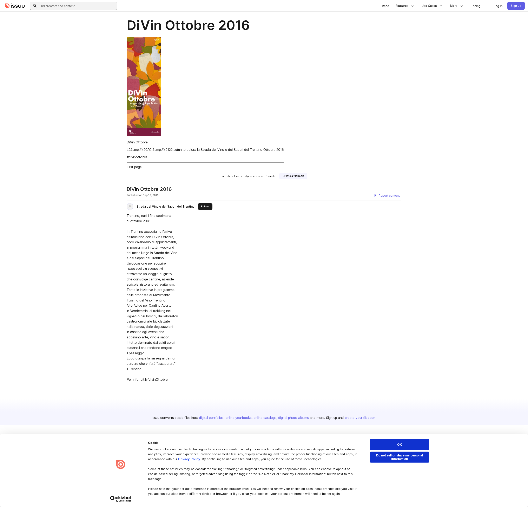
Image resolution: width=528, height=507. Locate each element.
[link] (385, 6)
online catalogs (264, 418)
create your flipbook (360, 418)
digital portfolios (211, 418)
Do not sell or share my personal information (399, 457)
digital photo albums (293, 418)
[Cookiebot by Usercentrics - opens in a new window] (121, 499)
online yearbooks (238, 418)
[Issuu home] (14, 6)
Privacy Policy (189, 459)
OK (399, 444)
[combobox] (77, 6)
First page (134, 167)
